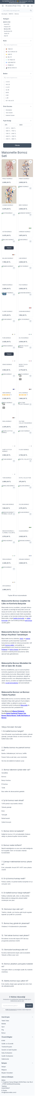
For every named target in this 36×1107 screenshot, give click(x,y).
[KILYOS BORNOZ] (25, 327)
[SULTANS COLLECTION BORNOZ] (25, 411)
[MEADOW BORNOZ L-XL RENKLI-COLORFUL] (9, 520)
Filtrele (17, 145)
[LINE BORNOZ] (25, 248)
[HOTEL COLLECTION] (25, 467)
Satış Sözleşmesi (7, 1053)
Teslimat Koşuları (7, 1047)
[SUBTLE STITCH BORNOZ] (9, 439)
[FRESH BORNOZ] (9, 549)
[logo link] (13, 6)
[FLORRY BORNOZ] (9, 301)
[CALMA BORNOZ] (25, 520)
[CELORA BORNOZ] (25, 494)
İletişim (4, 1066)
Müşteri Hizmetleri (7, 1073)
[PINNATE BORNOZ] (25, 168)
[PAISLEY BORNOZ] (9, 168)
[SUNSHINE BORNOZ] (25, 301)
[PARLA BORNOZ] (9, 411)
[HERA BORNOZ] (9, 382)
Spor (3, 1027)
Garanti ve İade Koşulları (9, 1050)
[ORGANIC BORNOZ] (25, 549)
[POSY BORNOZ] (25, 274)
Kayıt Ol (29, 1005)
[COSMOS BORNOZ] (9, 195)
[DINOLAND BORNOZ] (9, 494)
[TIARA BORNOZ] (9, 467)
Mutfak (4, 1023)
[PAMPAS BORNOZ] (9, 274)
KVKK (3, 1040)
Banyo (4, 1033)
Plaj (3, 1030)
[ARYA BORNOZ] (9, 575)
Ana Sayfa (4, 14)
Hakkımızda (5, 1059)
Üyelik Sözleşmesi (7, 1056)
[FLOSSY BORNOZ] (25, 439)
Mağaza (4, 1070)
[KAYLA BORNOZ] (25, 382)
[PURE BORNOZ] (9, 327)
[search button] (31, 10)
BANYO (11, 14)
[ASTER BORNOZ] (9, 221)
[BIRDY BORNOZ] (25, 195)
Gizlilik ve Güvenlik (7, 1043)
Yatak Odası (5, 1020)
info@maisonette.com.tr (9, 1092)
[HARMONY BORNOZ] (25, 221)
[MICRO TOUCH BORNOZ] (25, 354)
